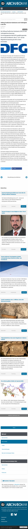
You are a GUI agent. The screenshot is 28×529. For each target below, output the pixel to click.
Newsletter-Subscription (9, 481)
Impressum (3, 517)
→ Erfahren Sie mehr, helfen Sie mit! (9, 511)
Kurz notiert (20, 11)
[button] (6, 168)
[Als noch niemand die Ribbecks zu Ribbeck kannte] (26, 177)
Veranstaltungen (5, 449)
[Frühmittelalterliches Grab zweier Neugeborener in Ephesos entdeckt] (14, 349)
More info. (10, 527)
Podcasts (4, 472)
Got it (23, 527)
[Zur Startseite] (14, 3)
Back (14, 427)
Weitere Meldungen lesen (14, 415)
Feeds (3, 445)
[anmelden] (26, 8)
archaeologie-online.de (5, 11)
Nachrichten (4, 437)
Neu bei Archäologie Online (8, 453)
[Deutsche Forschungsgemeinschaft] (14, 48)
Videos (3, 468)
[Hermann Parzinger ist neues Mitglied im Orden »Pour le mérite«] (13, 225)
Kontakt (3, 519)
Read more (23, 206)
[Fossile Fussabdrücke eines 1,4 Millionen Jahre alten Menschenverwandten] (14, 310)
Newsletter (17, 484)
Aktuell (14, 11)
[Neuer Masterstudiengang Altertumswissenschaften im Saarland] (1, 177)
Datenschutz (4, 521)
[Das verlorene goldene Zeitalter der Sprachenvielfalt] (14, 390)
